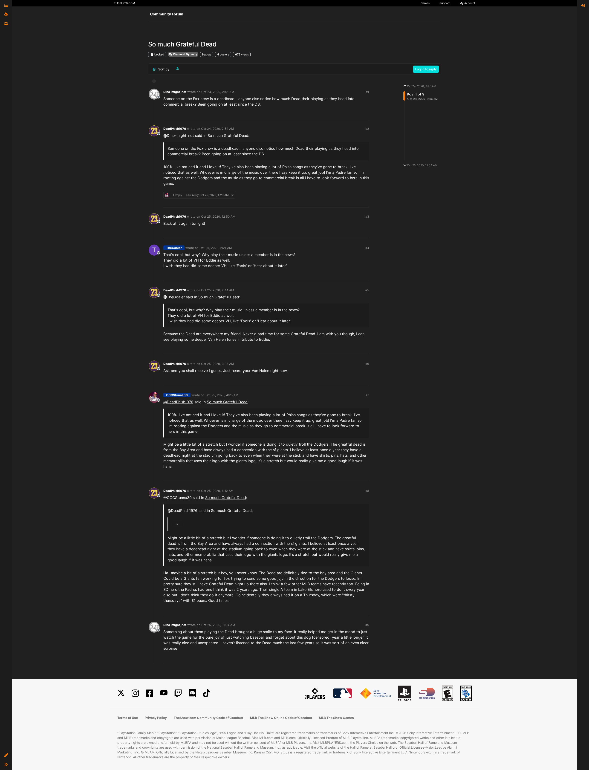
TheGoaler (174, 248)
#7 (367, 395)
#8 (367, 491)
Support (444, 3)
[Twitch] (178, 693)
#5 (367, 290)
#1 (367, 92)
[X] (121, 693)
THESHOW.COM (124, 3)
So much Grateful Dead (228, 135)
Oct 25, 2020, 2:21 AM (215, 248)
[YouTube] (163, 693)
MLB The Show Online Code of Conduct (281, 718)
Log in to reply (426, 69)
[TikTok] (206, 693)
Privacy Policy (156, 718)
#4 (367, 248)
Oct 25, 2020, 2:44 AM (217, 290)
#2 (367, 128)
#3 (367, 216)
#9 (367, 625)
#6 (367, 364)
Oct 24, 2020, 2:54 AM (217, 128)
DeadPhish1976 (174, 128)
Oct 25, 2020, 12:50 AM (218, 216)
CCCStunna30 (177, 395)
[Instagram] (135, 693)
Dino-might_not (174, 92)
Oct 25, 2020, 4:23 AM (221, 395)
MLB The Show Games (336, 718)
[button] (6, 755)
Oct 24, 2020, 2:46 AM (217, 92)
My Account (467, 3)
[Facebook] (149, 693)
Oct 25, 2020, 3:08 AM (217, 364)
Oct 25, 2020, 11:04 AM (218, 625)
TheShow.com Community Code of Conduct (208, 718)
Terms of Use (127, 718)
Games (425, 3)
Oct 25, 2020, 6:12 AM (217, 491)
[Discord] (192, 693)
